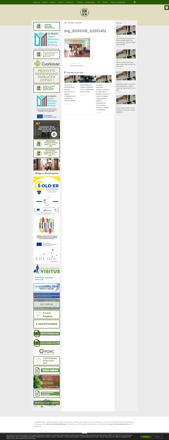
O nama (52, 2)
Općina (60, 2)
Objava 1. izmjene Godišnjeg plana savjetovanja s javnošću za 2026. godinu (125, 64)
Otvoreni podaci (90, 2)
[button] (166, 7)
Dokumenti (70, 2)
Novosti (44, 2)
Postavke (157, 436)
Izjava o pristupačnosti (118, 2)
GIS (99, 2)
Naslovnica (36, 2)
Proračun (80, 2)
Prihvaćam (146, 436)
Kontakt (105, 2)
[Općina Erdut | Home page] (84, 12)
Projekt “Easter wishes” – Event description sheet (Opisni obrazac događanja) (125, 110)
